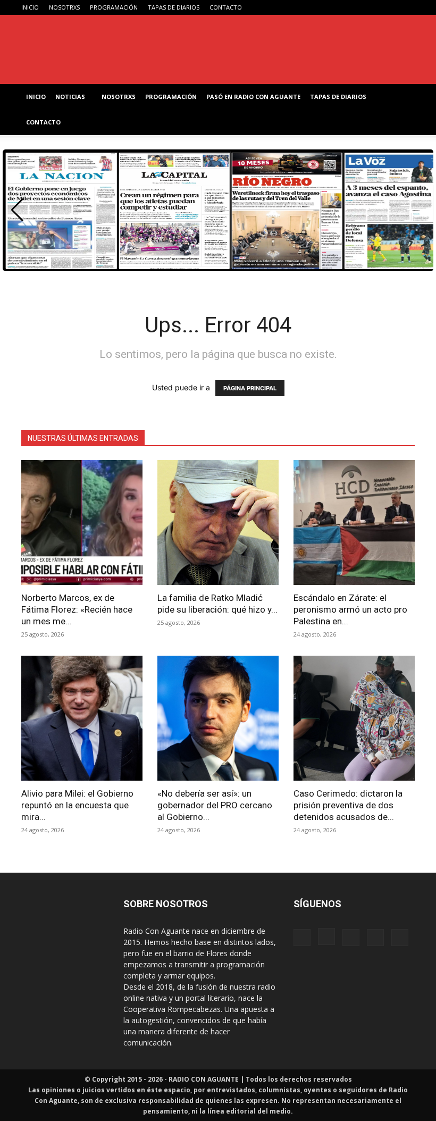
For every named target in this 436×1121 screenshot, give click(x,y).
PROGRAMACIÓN (114, 7)
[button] (17, 210)
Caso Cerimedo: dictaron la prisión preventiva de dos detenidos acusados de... (348, 805)
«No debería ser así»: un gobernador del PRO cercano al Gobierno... (214, 805)
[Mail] (372, 7)
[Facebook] (337, 7)
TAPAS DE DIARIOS (173, 7)
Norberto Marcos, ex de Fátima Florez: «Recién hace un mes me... (76, 609)
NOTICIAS (70, 97)
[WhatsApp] (389, 7)
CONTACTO (225, 7)
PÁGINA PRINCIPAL (249, 388)
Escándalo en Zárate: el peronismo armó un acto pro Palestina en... (350, 609)
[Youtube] (407, 7)
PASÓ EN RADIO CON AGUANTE (253, 97)
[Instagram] (354, 7)
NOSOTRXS (64, 7)
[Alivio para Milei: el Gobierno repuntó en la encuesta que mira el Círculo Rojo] (81, 718)
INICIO (30, 7)
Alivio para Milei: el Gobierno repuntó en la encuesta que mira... (77, 805)
